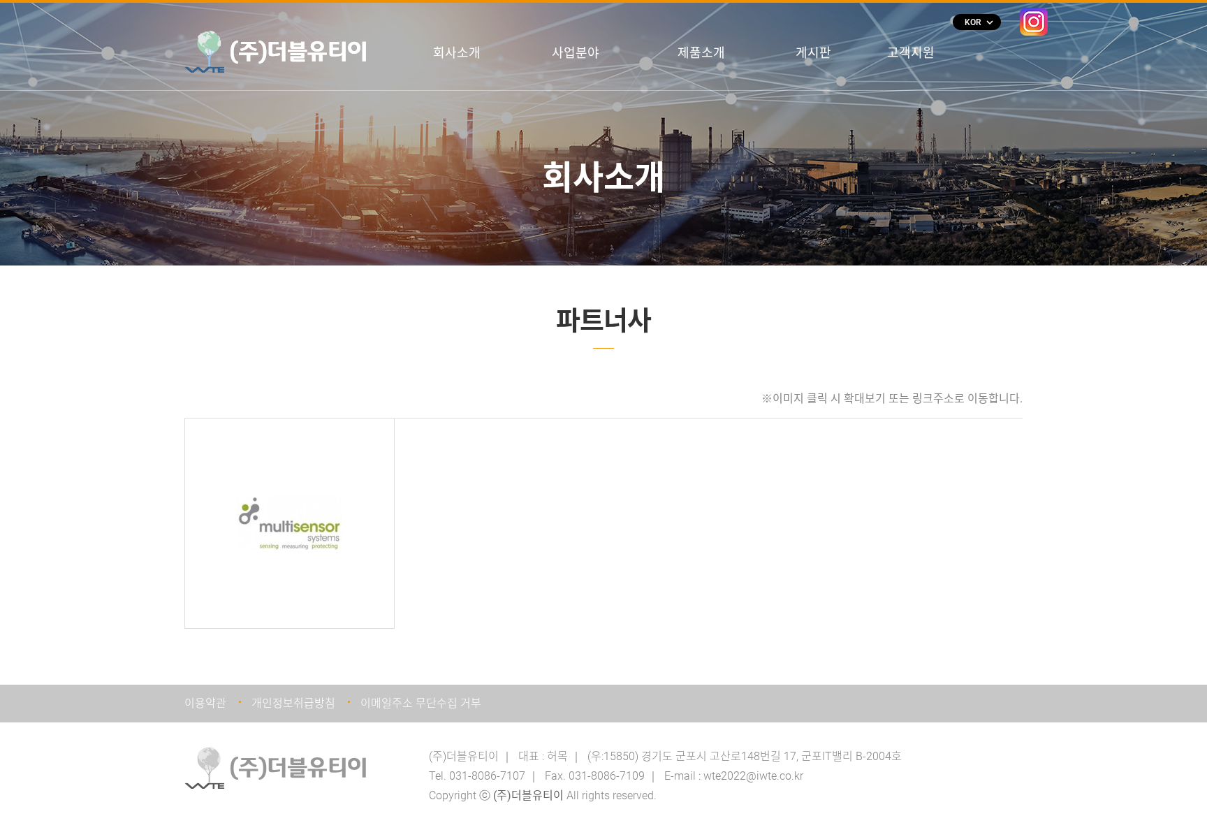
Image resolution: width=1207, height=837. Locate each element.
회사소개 (457, 52)
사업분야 (575, 52)
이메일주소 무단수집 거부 (420, 703)
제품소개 (701, 52)
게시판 (813, 52)
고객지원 (911, 52)
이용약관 (205, 703)
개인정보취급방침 (293, 703)
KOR (978, 22)
